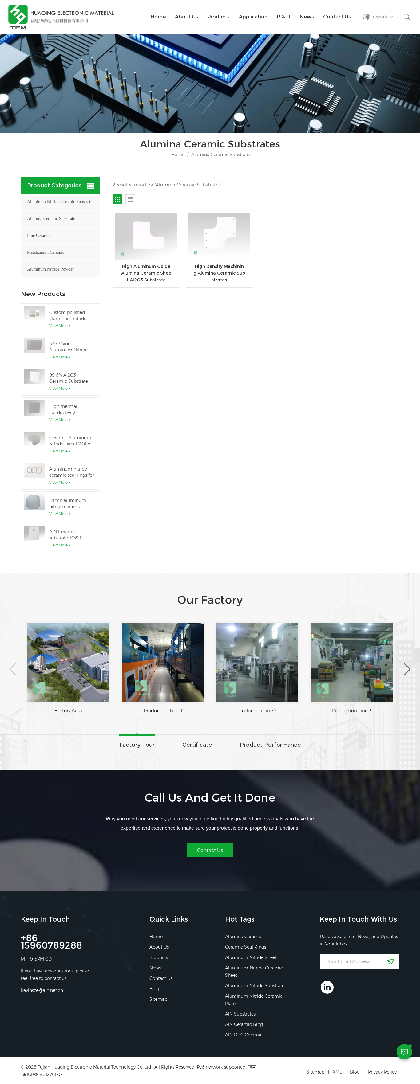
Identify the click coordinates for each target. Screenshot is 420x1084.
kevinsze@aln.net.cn (42, 990)
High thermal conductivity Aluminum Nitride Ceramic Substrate (68, 410)
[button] (13, 669)
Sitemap (158, 999)
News (306, 17)
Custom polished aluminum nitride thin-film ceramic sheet (67, 316)
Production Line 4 (351, 711)
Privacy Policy (382, 1072)
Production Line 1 (68, 711)
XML (337, 1072)
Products (218, 17)
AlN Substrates (240, 1014)
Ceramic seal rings (245, 947)
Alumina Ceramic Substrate (51, 218)
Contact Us (337, 17)
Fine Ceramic (38, 235)
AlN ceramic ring (244, 1024)
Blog (154, 989)
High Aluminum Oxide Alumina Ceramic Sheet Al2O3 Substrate (146, 273)
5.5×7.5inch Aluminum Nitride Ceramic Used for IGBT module (68, 347)
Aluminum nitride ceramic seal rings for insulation (71, 472)
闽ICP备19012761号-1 (43, 1074)
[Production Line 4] (351, 662)
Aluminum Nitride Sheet (251, 957)
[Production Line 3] (257, 662)
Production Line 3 (257, 711)
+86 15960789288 (51, 942)
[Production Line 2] (163, 662)
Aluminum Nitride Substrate (254, 985)
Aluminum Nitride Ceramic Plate (254, 999)
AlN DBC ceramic (244, 1035)
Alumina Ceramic (243, 936)
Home (158, 17)
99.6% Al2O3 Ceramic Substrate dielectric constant (68, 378)
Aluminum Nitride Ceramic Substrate (59, 201)
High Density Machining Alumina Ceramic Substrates (219, 273)
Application (253, 17)
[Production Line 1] (68, 662)
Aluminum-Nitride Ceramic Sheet (254, 971)
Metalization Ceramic (45, 252)
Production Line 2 (163, 711)
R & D (283, 17)
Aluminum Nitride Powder (50, 269)
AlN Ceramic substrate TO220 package (66, 535)
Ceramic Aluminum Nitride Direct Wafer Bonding (70, 441)
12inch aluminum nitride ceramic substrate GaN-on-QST (68, 504)
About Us (186, 17)
